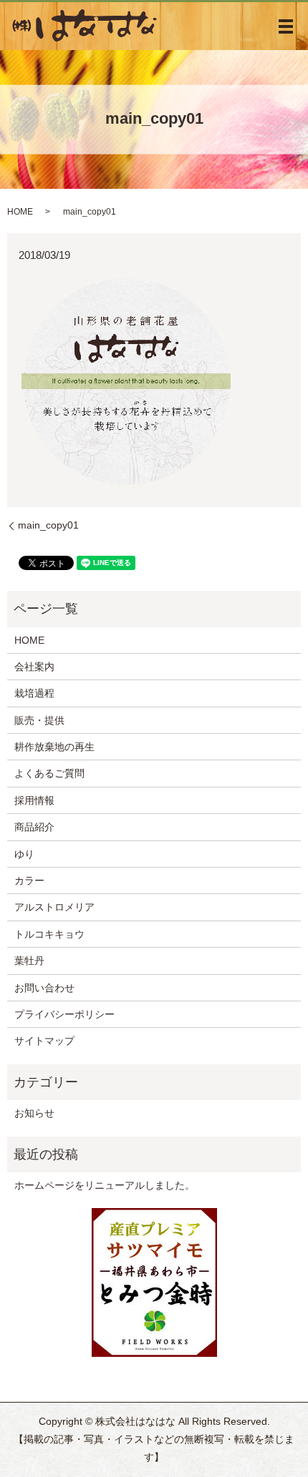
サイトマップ (44, 1040)
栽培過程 (34, 693)
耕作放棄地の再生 (54, 746)
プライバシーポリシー (64, 1014)
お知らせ (34, 1113)
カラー (29, 880)
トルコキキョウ (49, 934)
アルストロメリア (54, 907)
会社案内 (34, 666)
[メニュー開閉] (286, 26)
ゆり (24, 854)
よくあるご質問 (49, 773)
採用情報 (34, 800)
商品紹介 (34, 827)
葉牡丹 (29, 960)
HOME (20, 212)
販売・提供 (39, 720)
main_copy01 (48, 525)
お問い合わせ (44, 987)
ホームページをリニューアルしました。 (104, 1185)
